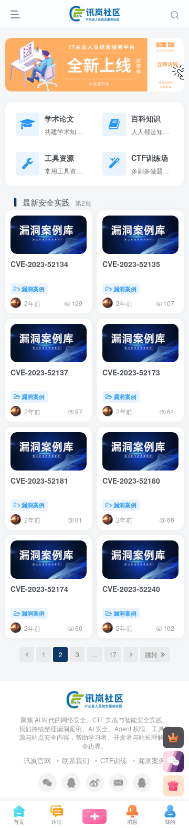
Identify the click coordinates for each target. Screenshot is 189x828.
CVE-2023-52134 (39, 264)
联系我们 (75, 760)
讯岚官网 (37, 760)
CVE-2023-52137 (39, 372)
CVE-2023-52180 (131, 480)
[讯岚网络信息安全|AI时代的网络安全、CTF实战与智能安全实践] (94, 698)
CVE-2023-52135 (131, 264)
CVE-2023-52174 (39, 589)
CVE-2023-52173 (131, 372)
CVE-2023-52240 (131, 589)
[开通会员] (173, 737)
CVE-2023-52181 (39, 480)
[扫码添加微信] (173, 761)
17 (113, 654)
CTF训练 (113, 760)
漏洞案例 (33, 288)
